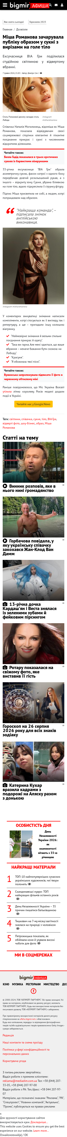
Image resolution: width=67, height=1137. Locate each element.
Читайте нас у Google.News (33, 404)
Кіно (6, 984)
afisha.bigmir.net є (28, 1019)
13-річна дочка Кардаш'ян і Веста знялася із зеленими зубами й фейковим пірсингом (29, 610)
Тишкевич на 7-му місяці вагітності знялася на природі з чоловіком (36, 923)
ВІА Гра (52, 419)
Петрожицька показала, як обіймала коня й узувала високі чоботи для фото (35, 939)
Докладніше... (39, 1122)
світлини (14, 419)
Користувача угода (14, 1061)
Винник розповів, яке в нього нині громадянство (29, 488)
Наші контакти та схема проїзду (23, 1042)
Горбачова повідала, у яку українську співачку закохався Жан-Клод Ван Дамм (28, 547)
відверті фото (11, 423)
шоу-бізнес (28, 423)
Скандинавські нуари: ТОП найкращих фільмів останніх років (36, 893)
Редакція (8, 1035)
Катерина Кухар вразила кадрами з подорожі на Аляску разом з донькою (30, 791)
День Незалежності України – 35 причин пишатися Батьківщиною (35, 908)
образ (40, 423)
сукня (36, 419)
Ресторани (33, 984)
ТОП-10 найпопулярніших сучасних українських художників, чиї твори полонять (37, 880)
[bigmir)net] (20, 5)
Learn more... (41, 1130)
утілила (7, 391)
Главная (7, 29)
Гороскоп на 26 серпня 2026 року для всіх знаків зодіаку (29, 730)
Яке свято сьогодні (14, 21)
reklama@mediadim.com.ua (20, 1081)
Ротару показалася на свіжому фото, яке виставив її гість (28, 671)
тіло (44, 419)
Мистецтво (51, 984)
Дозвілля (22, 29)
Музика (17, 984)
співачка (26, 419)
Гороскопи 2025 (37, 21)
